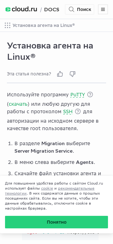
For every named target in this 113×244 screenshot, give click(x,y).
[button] (90, 94)
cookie (47, 188)
